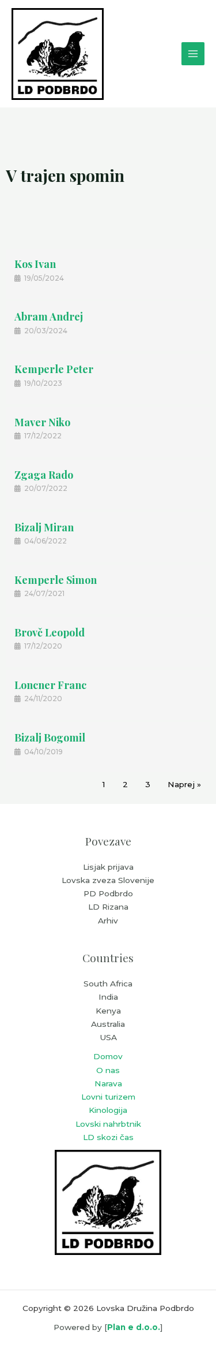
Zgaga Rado (43, 475)
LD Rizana (108, 906)
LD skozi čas (108, 1137)
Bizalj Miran (44, 527)
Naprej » (184, 784)
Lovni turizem (108, 1096)
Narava (108, 1083)
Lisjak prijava (108, 866)
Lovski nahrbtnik (108, 1123)
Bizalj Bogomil (49, 737)
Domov (108, 1056)
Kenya (108, 1010)
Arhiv (108, 920)
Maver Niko (42, 422)
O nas (108, 1070)
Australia (108, 1024)
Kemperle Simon (55, 580)
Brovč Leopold (49, 632)
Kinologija (108, 1110)
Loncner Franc (50, 685)
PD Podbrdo (108, 893)
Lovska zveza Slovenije (108, 880)
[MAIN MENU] (193, 54)
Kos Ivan (35, 264)
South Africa (108, 983)
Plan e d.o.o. (133, 1327)
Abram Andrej (48, 316)
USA (108, 1037)
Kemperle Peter (53, 369)
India (108, 996)
